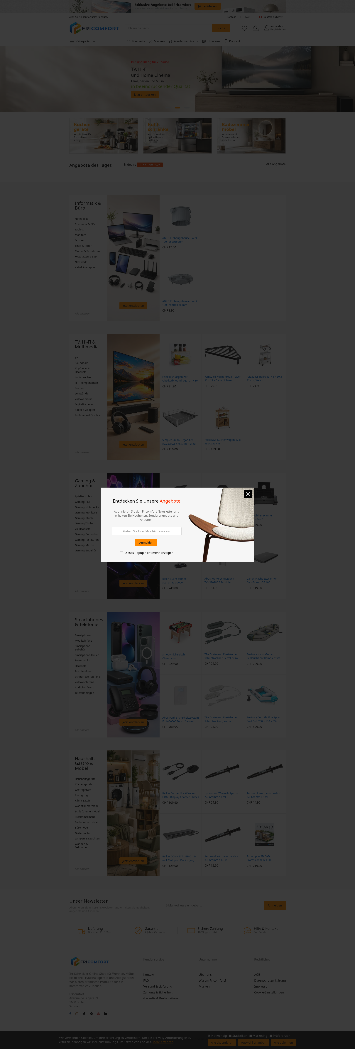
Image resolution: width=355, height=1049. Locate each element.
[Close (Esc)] (248, 494)
